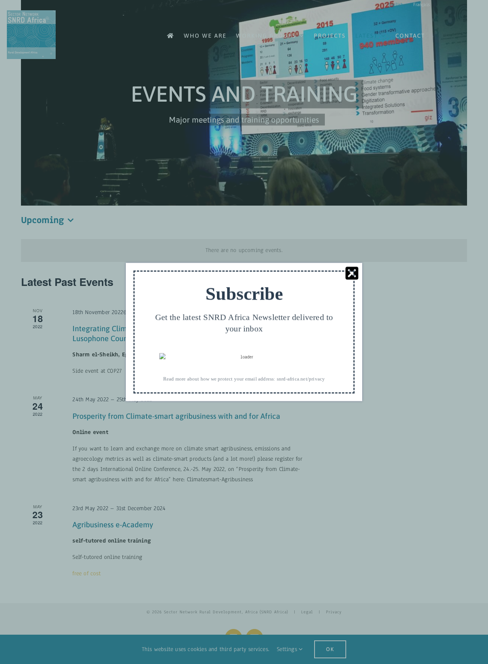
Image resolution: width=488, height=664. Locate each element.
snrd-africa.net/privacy (301, 378)
